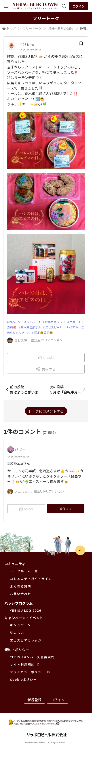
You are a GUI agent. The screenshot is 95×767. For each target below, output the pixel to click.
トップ (11, 28)
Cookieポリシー (23, 679)
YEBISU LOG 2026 (25, 610)
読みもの (17, 632)
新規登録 (34, 699)
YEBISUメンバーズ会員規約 (32, 657)
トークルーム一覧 (24, 571)
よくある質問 (20, 586)
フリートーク (32, 28)
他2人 (38, 491)
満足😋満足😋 (43, 332)
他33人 (35, 340)
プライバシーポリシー (27, 672)
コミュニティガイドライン (31, 578)
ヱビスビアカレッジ (26, 640)
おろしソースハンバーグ (25, 322)
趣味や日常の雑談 (60, 28)
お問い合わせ (20, 593)
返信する (65, 508)
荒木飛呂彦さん (31, 327)
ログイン (78, 6)
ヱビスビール (54, 327)
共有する (49, 369)
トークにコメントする (46, 411)
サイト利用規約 (22, 664)
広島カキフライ (55, 322)
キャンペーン (20, 625)
